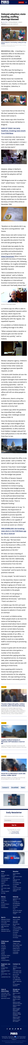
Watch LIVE (16, 917)
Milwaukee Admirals (5, 931)
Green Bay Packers (5, 921)
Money (3, 897)
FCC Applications (17, 979)
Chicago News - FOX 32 (4, 968)
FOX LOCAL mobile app (5, 889)
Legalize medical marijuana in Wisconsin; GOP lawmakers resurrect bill (13, 741)
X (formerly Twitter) (5, 955)
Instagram (3, 948)
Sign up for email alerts (17, 968)
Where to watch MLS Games (16, 1020)
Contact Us (16, 964)
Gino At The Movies (17, 910)
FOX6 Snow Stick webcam (17, 890)
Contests (15, 966)
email (21, 1029)
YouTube (3, 945)
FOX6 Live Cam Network (16, 880)
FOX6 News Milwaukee (12, 22)
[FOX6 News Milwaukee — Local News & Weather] (5, 2)
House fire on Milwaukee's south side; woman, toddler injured (13, 774)
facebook (7, 1029)
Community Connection (15, 952)
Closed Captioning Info (17, 982)
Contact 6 (20, 22)
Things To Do (16, 943)
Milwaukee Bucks (5, 929)
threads (15, 1029)
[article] (14, 695)
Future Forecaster (17, 888)
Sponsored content (5, 998)
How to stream (16, 919)
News (23, 787)
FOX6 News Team (17, 972)
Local (2, 873)
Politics (2, 883)
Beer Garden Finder (17, 945)
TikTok (2, 950)
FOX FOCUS (4, 996)
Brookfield (14, 787)
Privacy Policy (15, 832)
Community (16, 941)
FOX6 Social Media (5, 942)
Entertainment (4, 880)
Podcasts (3, 881)
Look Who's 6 (16, 902)
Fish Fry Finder (16, 947)
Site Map (3, 893)
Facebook (3, 947)
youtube (18, 1029)
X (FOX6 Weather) (5, 960)
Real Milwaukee (16, 903)
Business (3, 905)
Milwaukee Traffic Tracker (17, 913)
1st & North (4, 923)
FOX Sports (15, 932)
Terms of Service (15, 833)
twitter (10, 1029)
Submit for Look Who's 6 (16, 899)
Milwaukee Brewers (5, 919)
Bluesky (3, 953)
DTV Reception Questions (16, 985)
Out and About (16, 905)
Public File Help (16, 977)
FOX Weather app (17, 882)
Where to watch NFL (16, 993)
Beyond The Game (5, 924)
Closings (15, 886)
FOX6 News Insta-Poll (5, 886)
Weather (15, 871)
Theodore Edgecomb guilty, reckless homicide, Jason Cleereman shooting (13, 705)
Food (14, 908)
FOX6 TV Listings (17, 927)
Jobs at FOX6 (16, 974)
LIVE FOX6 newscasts (15, 921)
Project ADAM (16, 950)
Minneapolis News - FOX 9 (5, 971)
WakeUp (15, 897)
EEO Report (15, 976)
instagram (12, 1029)
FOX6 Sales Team (5, 993)
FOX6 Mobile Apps (17, 971)
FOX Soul (15, 934)
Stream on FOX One (16, 990)
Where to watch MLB (16, 999)
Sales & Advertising (5, 990)
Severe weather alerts (16, 874)
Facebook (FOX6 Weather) (5, 958)
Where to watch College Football (16, 996)
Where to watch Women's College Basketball (17, 1014)
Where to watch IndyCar (16, 1006)
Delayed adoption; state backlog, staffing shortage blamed (13, 43)
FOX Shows (15, 937)
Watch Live (21, 2)
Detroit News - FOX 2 (5, 974)
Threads (3, 952)
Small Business (4, 907)
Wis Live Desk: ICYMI (16, 924)
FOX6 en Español (5, 891)
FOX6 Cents (4, 900)
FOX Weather (16, 884)
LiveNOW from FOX (17, 929)
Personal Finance (5, 904)
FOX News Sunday (17, 936)
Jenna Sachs (5, 22)
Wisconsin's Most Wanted (5, 876)
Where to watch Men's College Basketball (16, 1010)
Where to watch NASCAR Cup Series (17, 1003)
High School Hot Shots (5, 927)
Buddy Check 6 (16, 948)
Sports (3, 917)
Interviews (15, 907)
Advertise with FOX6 (5, 995)
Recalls (2, 902)
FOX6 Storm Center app (17, 877)
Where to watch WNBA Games (16, 1017)
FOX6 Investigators (5, 878)
